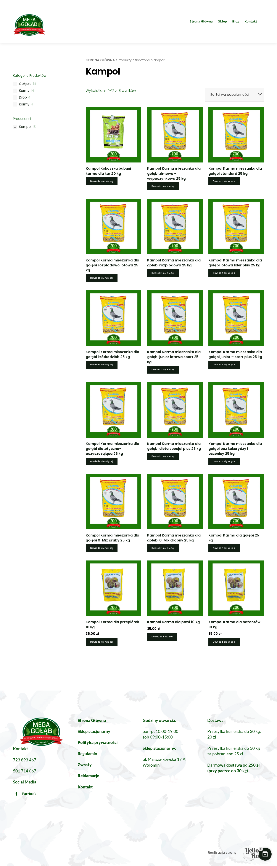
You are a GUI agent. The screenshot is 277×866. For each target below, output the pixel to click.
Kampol (25, 127)
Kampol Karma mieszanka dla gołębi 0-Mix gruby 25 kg (112, 538)
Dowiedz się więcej (101, 181)
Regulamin (87, 753)
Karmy (24, 91)
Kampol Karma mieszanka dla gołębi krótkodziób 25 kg (112, 354)
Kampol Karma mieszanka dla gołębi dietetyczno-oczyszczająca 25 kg (112, 448)
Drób (23, 97)
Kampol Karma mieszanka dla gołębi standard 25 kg (235, 171)
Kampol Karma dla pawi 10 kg (173, 621)
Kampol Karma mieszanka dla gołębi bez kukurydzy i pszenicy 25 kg (235, 448)
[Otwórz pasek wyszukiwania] (262, 21)
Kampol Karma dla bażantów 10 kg (234, 624)
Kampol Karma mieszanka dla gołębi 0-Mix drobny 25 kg (174, 538)
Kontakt (251, 21)
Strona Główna (201, 21)
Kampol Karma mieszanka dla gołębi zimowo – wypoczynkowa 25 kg (174, 173)
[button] (265, 854)
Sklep (222, 21)
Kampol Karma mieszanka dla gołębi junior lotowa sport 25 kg (174, 356)
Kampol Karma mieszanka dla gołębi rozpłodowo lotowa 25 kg (112, 265)
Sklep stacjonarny (94, 731)
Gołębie (25, 84)
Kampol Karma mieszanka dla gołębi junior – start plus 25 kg (235, 354)
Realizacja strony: (222, 852)
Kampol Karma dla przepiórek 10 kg (112, 624)
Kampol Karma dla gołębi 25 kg (233, 538)
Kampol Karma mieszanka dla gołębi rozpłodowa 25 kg (174, 263)
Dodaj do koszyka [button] (162, 636)
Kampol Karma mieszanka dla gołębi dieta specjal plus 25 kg (174, 446)
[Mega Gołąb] (29, 33)
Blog (235, 21)
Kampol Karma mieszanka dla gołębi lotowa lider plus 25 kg (235, 263)
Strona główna (100, 60)
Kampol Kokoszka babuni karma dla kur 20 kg (108, 171)
